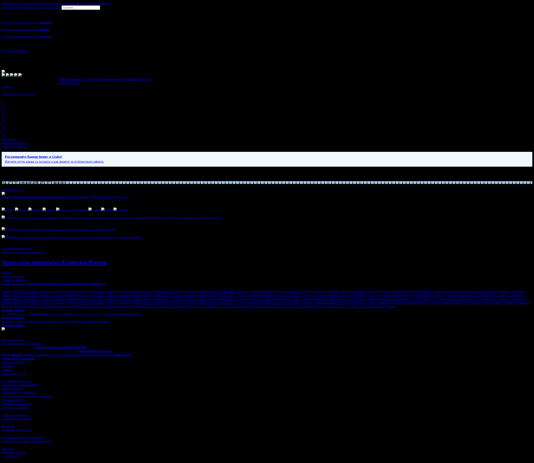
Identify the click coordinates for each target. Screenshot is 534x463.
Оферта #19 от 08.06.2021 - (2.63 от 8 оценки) (230, 299)
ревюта (10, 94)
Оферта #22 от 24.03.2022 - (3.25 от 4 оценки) (34, 299)
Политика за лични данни (20, 385)
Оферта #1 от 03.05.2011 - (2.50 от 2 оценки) (342, 306)
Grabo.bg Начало (13, 362)
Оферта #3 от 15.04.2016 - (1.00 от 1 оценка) (214, 306)
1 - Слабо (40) (108, 314)
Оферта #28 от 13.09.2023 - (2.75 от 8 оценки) (164, 295)
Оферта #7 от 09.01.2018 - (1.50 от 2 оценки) (486, 302)
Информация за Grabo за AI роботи (27, 396)
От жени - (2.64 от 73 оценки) (66, 321)
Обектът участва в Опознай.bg (23, 252)
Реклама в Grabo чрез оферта (22, 437)
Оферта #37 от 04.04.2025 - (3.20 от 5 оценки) (99, 291)
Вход (24, 51)
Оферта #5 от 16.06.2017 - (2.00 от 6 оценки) (85, 306)
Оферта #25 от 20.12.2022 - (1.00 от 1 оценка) (361, 295)
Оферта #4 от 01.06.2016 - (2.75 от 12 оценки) (150, 306)
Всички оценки (130, 314)
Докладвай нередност (17, 248)
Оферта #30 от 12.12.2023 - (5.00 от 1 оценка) (34, 295)
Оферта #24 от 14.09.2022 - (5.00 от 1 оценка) (426, 295)
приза (7, 86)
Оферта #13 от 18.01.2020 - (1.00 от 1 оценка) (99, 302)
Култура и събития (15, 407)
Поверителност (13, 388)
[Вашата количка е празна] (2, 11)
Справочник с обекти (17, 418)
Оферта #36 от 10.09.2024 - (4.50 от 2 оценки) (165, 291)
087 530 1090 (77, 347)
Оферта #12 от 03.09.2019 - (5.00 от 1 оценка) (164, 302)
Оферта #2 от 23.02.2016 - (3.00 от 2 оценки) (278, 306)
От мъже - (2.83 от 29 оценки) (23, 321)
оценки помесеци (9, 141)
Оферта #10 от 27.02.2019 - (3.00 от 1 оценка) (294, 302)
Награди (8, 448)
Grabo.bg (11, 456)
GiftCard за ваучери (15, 415)
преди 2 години (13, 340)
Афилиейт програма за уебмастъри (26, 441)
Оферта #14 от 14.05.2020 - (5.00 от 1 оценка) (34, 302)
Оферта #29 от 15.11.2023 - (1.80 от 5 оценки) (99, 295)
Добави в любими (14, 280)
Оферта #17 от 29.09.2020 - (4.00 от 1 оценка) (361, 299)
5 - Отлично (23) (13, 314)
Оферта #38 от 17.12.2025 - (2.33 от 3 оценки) (34, 291)
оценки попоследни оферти (15, 144)
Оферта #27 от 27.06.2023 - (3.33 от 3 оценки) (230, 295)
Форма (40, 347)
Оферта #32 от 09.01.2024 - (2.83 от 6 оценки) (427, 291)
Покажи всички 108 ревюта (21, 343)
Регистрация (11, 51)
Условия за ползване (16, 381)
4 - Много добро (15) (40, 314)
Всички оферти (385, 306)
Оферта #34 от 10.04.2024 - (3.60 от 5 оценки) (296, 291)
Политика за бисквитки (18, 392)
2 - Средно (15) (87, 314)
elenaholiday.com (13, 190)
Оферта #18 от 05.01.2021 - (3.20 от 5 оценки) (295, 299)
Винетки (8, 426)
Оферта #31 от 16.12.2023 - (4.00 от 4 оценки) (492, 291)
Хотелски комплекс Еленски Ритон (54, 262)
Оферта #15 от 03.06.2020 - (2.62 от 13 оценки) (492, 299)
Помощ (7, 370)
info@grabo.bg (56, 347)
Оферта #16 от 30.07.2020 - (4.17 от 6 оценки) (426, 299)
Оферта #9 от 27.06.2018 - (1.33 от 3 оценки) (358, 302)
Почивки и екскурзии (17, 403)
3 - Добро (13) (66, 314)
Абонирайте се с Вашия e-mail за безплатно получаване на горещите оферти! (56, 3)
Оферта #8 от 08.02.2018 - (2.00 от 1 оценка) (422, 302)
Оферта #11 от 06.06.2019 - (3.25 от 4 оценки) (229, 302)
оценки (27, 94)
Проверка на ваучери (17, 430)
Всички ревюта (99, 321)
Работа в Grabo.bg (14, 452)
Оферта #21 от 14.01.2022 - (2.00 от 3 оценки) (99, 299)
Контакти (8, 366)
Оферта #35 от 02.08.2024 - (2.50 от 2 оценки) (230, 291)
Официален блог (14, 373)
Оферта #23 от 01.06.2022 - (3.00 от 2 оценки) (491, 295)
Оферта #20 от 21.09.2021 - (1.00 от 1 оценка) (165, 299)
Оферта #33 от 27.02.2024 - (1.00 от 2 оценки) (361, 291)
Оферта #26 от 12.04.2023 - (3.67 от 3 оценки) (295, 295)
